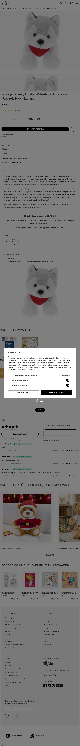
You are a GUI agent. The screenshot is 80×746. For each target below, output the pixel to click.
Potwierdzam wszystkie (56, 392)
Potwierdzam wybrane (23, 392)
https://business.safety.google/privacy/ (29, 364)
